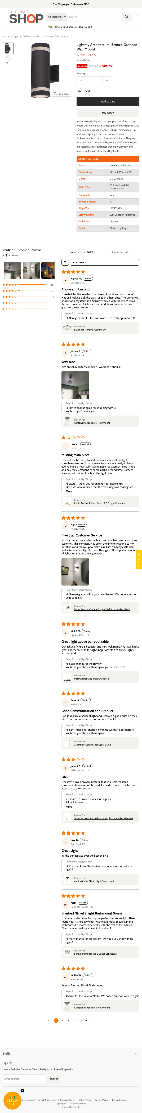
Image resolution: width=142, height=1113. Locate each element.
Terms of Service (120, 1099)
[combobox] (94, 17)
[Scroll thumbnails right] (50, 270)
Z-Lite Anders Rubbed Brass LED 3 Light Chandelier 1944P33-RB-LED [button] (100, 503)
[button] (29, 284)
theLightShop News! (46, 1099)
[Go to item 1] (12, 270)
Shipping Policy (67, 1099)
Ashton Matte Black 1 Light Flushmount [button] (94, 881)
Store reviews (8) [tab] (120, 252)
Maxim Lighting (88, 54)
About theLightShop (24, 1099)
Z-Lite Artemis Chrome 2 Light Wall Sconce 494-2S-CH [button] (102, 609)
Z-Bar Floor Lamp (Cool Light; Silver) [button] (92, 744)
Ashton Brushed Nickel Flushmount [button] (92, 422)
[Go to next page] (92, 1020)
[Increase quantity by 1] (107, 80)
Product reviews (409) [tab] (81, 252)
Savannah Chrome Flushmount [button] (90, 329)
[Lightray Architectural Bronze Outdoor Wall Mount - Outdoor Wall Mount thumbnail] (7, 48)
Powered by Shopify (71, 1107)
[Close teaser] (22, 1090)
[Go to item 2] (31, 270)
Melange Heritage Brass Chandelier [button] (91, 678)
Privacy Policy (101, 1099)
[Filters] (65, 262)
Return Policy (85, 1099)
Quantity (81, 73)
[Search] (126, 17)
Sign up (54, 1078)
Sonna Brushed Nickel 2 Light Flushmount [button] (95, 953)
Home (6, 36)
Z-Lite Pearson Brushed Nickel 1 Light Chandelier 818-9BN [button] (103, 818)
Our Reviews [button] (138, 560)
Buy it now (107, 112)
